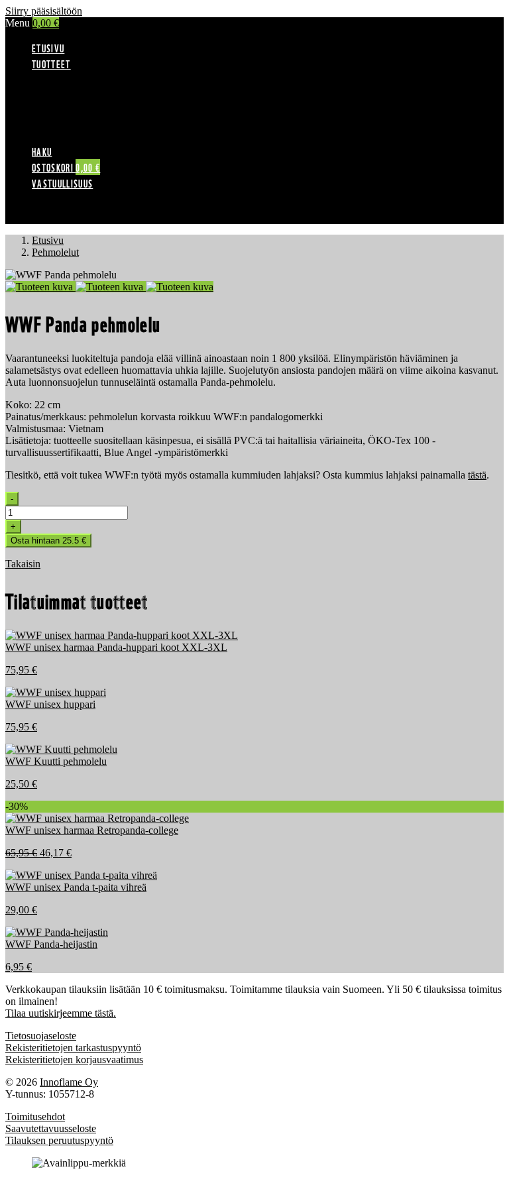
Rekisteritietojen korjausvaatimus (74, 1059)
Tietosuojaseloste (40, 1035)
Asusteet (76, 113)
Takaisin (22, 563)
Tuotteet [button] (51, 64)
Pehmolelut (81, 125)
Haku (42, 151)
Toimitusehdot (35, 1116)
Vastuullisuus (62, 183)
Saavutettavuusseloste (50, 1128)
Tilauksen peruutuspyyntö (59, 1140)
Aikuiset (75, 89)
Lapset (72, 101)
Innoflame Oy (69, 1082)
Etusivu (48, 48)
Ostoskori (66, 167)
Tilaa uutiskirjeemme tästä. (60, 1013)
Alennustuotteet (91, 77)
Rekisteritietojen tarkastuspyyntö (73, 1047)
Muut (69, 137)
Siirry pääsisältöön (43, 11)
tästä (477, 475)
